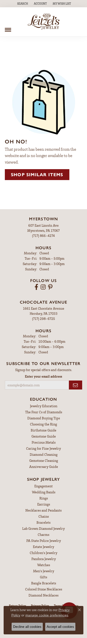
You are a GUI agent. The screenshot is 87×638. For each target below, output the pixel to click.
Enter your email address (43, 376)
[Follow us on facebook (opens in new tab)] (36, 287)
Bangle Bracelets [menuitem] (43, 583)
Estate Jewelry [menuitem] (43, 547)
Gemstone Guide (43, 436)
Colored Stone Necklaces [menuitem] (43, 589)
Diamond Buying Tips (43, 418)
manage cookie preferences (46, 615)
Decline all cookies (27, 627)
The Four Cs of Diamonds (43, 412)
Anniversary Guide (43, 466)
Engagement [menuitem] (43, 486)
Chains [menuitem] (43, 516)
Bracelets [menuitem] (43, 522)
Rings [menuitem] (43, 498)
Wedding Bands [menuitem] (43, 492)
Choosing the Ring (43, 424)
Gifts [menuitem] (43, 577)
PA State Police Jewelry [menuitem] (43, 541)
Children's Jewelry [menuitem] (43, 553)
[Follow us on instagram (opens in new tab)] (43, 287)
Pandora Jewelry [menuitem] (43, 559)
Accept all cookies (60, 627)
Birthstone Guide (43, 430)
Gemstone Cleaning (43, 460)
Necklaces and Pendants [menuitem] (43, 510)
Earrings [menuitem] (43, 504)
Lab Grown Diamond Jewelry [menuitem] (43, 528)
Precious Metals (44, 442)
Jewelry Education (43, 406)
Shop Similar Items (37, 174)
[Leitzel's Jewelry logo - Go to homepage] (44, 22)
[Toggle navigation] (8, 28)
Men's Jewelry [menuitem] (43, 571)
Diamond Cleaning (44, 454)
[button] (22, 3)
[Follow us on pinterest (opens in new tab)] (50, 287)
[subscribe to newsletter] (75, 385)
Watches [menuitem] (43, 565)
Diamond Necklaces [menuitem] (43, 595)
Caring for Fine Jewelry (43, 448)
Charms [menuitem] (43, 534)
